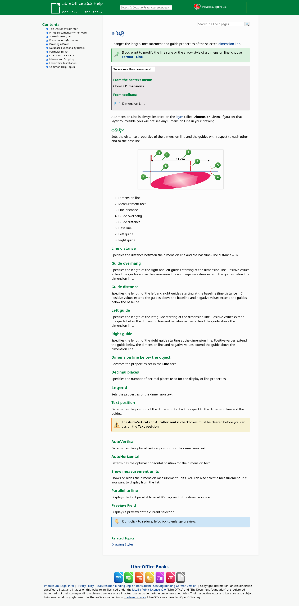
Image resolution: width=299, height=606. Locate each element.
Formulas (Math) (59, 51)
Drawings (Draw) (59, 44)
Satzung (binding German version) (175, 586)
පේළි (117, 33)
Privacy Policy (85, 586)
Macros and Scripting (62, 59)
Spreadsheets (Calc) (61, 36)
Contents (51, 24)
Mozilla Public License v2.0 (149, 589)
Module (67, 12)
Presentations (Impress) (63, 40)
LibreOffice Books (150, 567)
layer (179, 116)
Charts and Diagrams (61, 55)
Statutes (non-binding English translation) (124, 586)
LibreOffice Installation (62, 63)
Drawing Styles (122, 544)
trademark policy (135, 597)
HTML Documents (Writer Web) (68, 32)
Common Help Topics (62, 66)
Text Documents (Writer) (63, 28)
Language (90, 12)
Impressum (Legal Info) (59, 586)
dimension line (229, 43)
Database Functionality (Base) (67, 47)
